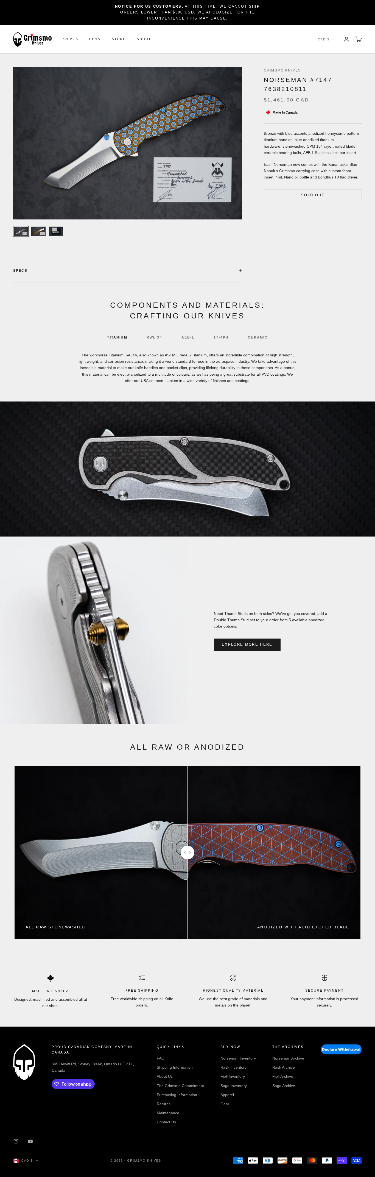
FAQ (160, 1058)
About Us (165, 1076)
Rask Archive (283, 1067)
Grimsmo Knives (282, 70)
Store (119, 39)
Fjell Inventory (232, 1076)
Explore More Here (247, 644)
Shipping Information (175, 1067)
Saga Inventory (233, 1086)
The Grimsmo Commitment (180, 1086)
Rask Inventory (233, 1067)
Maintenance (168, 1113)
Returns (163, 1104)
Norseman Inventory (238, 1058)
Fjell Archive (282, 1076)
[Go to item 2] (38, 231)
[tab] (117, 339)
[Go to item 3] (56, 231)
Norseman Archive (288, 1058)
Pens (95, 39)
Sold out (312, 195)
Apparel (227, 1095)
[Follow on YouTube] (30, 1141)
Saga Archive (283, 1086)
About (144, 39)
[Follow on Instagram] (16, 1141)
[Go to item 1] (21, 231)
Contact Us (166, 1122)
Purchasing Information (177, 1095)
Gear (224, 1104)
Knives (70, 39)
